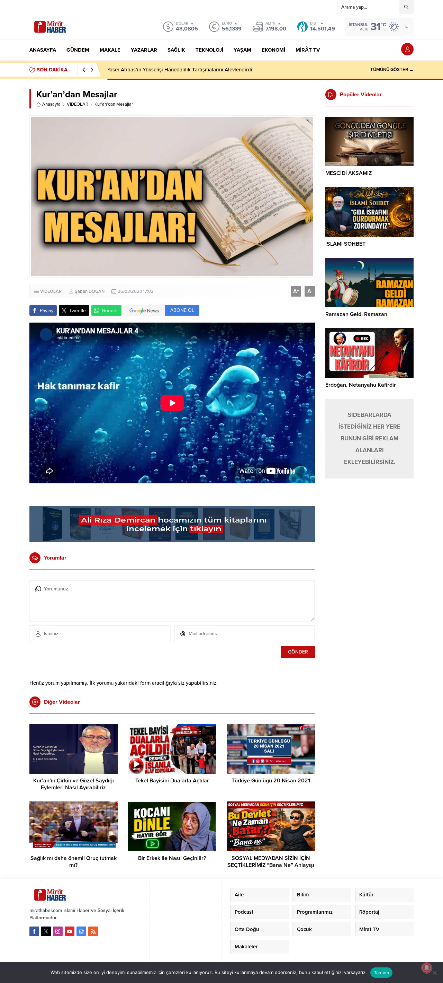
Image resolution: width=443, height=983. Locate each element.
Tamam (381, 972)
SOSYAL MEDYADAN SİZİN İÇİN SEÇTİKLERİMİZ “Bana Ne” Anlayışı (270, 862)
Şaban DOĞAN (90, 291)
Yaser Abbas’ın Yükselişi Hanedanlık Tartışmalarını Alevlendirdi (179, 70)
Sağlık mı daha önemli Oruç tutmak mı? (73, 862)
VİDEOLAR (77, 104)
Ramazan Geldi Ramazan (356, 314)
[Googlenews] (81, 931)
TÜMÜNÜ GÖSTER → (392, 69)
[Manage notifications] (426, 967)
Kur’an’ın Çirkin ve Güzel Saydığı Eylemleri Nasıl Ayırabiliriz (73, 784)
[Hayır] (434, 972)
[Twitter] (46, 931)
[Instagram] (58, 931)
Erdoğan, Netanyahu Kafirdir (360, 384)
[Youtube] (69, 931)
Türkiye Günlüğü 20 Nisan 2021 (271, 780)
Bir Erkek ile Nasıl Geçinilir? (172, 858)
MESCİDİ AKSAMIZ (348, 173)
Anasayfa (51, 104)
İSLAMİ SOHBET (345, 243)
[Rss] (93, 931)
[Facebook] (34, 931)
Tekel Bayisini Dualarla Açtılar (172, 780)
